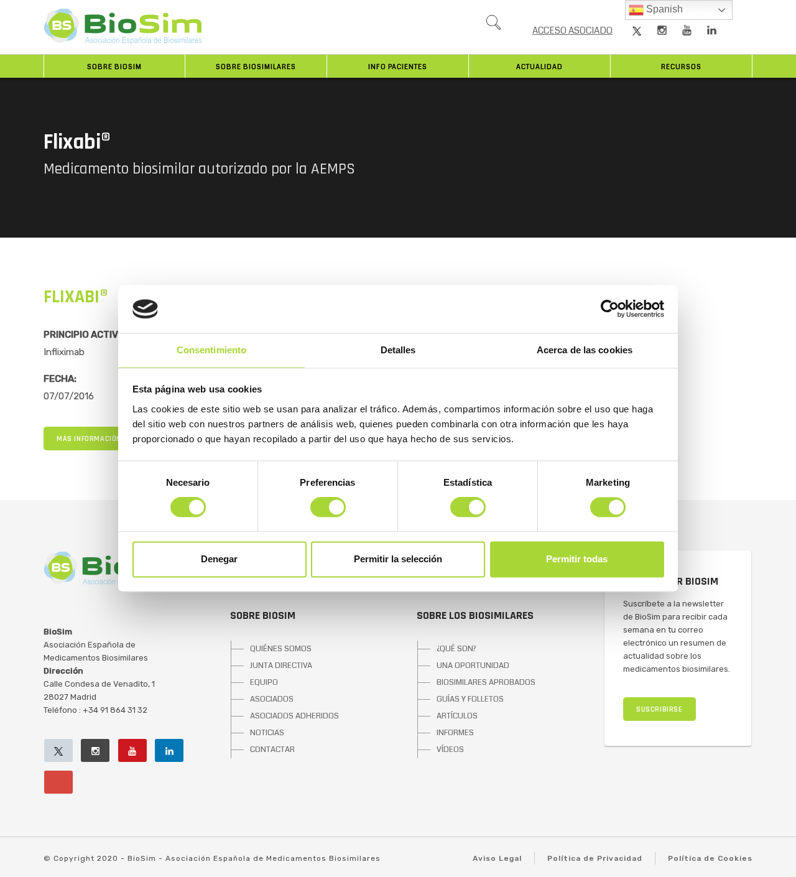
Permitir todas (577, 559)
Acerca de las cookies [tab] (584, 350)
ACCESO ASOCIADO (572, 30)
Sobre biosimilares (256, 67)
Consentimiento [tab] (211, 350)
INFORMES (455, 732)
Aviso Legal (497, 858)
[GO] (493, 25)
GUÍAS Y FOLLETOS (470, 699)
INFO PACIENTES (397, 67)
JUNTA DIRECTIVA (281, 665)
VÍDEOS (450, 749)
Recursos (681, 67)
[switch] (328, 507)
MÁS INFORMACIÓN (89, 438)
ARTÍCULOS (457, 716)
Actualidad (539, 67)
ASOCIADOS (272, 699)
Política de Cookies (710, 858)
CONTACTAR (272, 749)
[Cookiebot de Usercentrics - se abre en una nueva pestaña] (609, 309)
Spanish (663, 9)
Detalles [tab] (398, 350)
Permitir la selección (398, 559)
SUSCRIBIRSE (659, 709)
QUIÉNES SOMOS (281, 648)
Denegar (219, 559)
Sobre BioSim (114, 67)
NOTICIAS (267, 732)
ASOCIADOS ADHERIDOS (294, 716)
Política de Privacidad (594, 858)
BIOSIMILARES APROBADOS (486, 682)
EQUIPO (264, 682)
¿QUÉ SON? (456, 648)
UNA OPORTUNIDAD (473, 665)
